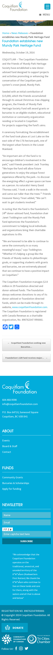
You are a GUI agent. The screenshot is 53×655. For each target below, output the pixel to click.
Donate (18, 628)
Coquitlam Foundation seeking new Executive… (27, 345)
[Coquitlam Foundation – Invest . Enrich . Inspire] (14, 6)
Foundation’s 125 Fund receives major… (26, 357)
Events (6, 440)
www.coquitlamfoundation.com (29, 307)
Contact (6, 452)
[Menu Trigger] (47, 7)
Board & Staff (9, 446)
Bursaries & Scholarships (15, 483)
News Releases (19, 33)
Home (5, 33)
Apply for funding (11, 488)
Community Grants (12, 477)
